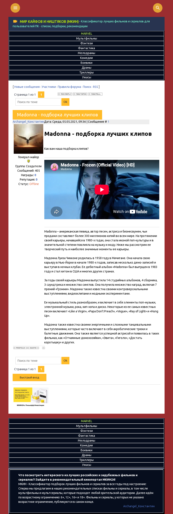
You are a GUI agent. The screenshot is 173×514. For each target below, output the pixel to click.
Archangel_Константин (28, 121)
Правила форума (69, 86)
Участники (49, 86)
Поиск (87, 86)
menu (15, 7)
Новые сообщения (27, 86)
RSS (95, 86)
